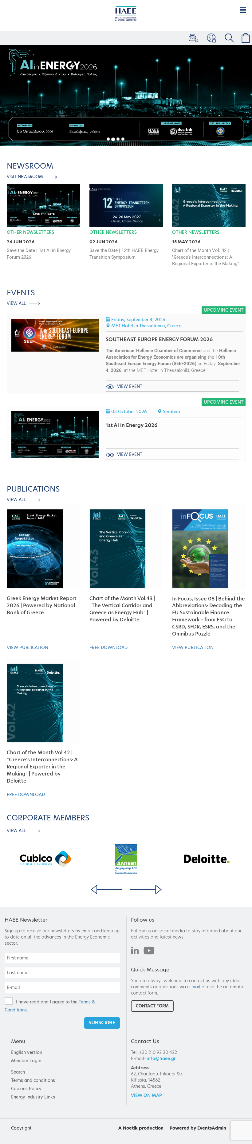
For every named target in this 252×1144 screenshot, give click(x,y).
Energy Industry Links (33, 1097)
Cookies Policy (26, 1089)
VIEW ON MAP (146, 1095)
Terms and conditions (33, 1080)
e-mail (193, 987)
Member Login (211, 37)
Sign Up (193, 37)
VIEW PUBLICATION (27, 647)
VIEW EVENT (129, 386)
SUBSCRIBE (102, 1022)
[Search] (228, 37)
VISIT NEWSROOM (25, 176)
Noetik (130, 1128)
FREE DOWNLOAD (108, 647)
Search (18, 1072)
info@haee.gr (161, 1058)
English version (26, 1052)
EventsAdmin (211, 1128)
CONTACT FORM (152, 1006)
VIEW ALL (17, 303)
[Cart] (244, 38)
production (151, 1128)
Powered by (183, 1128)
